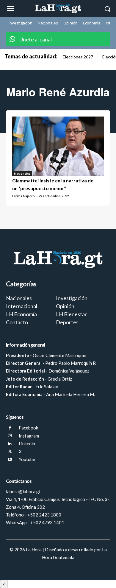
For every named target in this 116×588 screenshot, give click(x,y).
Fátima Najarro (23, 196)
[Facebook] (10, 428)
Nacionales (22, 173)
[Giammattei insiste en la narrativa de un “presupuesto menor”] (58, 146)
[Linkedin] (10, 444)
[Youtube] (10, 460)
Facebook (28, 427)
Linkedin (27, 443)
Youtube (27, 459)
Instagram (29, 435)
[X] (10, 452)
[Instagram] (10, 436)
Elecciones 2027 (78, 56)
